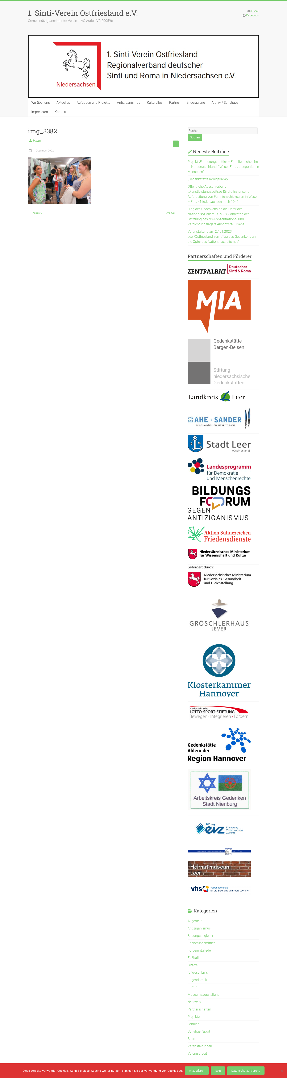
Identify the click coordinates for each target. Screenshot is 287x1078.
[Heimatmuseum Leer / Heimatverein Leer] (219, 864)
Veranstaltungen (200, 1046)
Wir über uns (40, 103)
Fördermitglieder (200, 950)
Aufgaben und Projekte (93, 103)
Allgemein (195, 921)
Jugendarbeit (197, 980)
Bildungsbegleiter (200, 936)
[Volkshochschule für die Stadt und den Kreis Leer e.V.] (219, 885)
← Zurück (35, 213)
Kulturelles (154, 103)
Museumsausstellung (204, 995)
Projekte (194, 1017)
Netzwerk (194, 1002)
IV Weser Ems (198, 972)
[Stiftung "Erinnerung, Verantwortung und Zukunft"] (219, 819)
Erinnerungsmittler (201, 943)
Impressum (39, 112)
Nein (218, 1070)
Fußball (193, 958)
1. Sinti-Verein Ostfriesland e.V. (83, 13)
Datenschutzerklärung (245, 1070)
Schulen (193, 1024)
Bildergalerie (196, 103)
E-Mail (255, 11)
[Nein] (282, 1071)
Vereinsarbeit (197, 1053)
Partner (174, 103)
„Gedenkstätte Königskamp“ (208, 179)
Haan (37, 141)
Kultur (192, 987)
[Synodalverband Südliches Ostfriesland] (219, 851)
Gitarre (192, 965)
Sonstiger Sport (199, 1031)
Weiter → (172, 213)
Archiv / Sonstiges (225, 103)
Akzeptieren (196, 1070)
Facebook (252, 15)
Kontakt (60, 112)
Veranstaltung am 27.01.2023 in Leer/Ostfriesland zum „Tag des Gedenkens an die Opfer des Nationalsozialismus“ (222, 237)
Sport (191, 1039)
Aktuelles (63, 103)
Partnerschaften (199, 1009)
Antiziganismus (128, 103)
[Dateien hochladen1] (219, 551)
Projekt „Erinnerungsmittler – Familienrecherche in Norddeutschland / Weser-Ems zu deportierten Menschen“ (223, 167)
